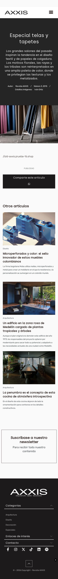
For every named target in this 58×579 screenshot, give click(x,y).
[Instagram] (17, 551)
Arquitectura (8, 318)
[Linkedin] (40, 551)
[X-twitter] (25, 551)
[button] (29, 184)
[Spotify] (48, 551)
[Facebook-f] (9, 551)
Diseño (6, 249)
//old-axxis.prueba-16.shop (18, 156)
